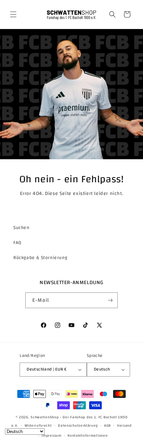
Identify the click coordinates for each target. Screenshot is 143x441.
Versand (124, 425)
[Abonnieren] (110, 300)
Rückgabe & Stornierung (40, 257)
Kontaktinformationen (87, 435)
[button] (13, 14)
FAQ (17, 242)
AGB (107, 425)
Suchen (21, 227)
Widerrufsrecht (38, 425)
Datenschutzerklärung (78, 425)
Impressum (51, 435)
